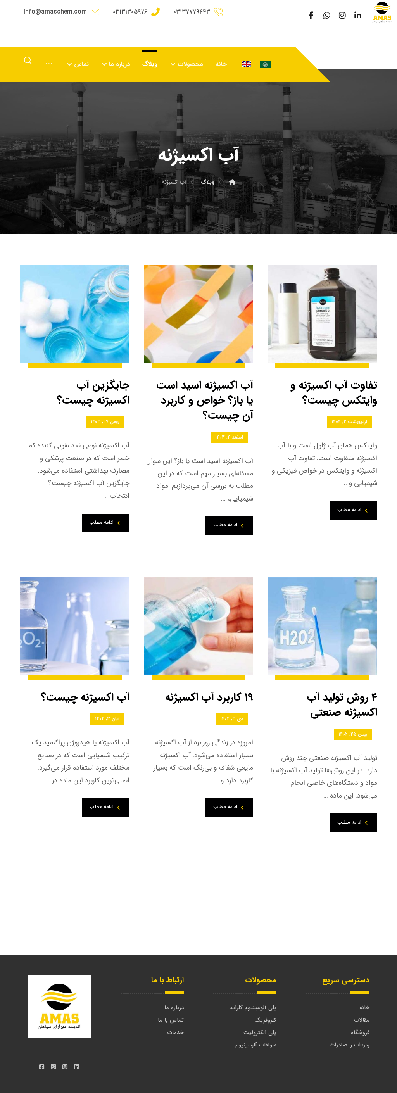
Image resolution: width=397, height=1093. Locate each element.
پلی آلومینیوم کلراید (253, 1007)
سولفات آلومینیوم (255, 1045)
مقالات (361, 1020)
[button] (358, 15)
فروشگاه (360, 1032)
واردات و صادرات (349, 1045)
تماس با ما (171, 1020)
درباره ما (174, 1007)
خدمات (175, 1032)
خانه (364, 1007)
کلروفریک (265, 1020)
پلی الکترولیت (259, 1032)
